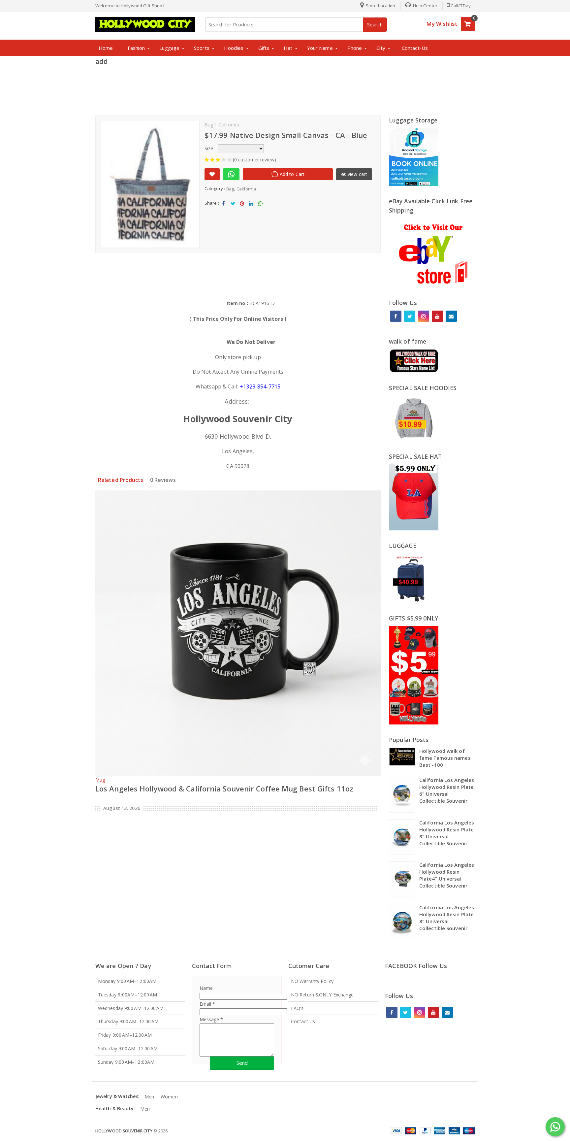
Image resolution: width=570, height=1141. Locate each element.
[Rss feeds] (451, 316)
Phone (354, 48)
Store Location (380, 6)
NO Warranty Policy (312, 981)
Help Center (424, 6)
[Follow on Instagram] (423, 316)
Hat (288, 48)
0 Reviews (163, 480)
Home (106, 48)
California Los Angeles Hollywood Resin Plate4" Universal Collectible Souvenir (446, 875)
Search (375, 24)
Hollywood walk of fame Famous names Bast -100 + (445, 758)
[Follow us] (409, 316)
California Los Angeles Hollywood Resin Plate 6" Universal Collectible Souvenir (446, 790)
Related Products (120, 480)
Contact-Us (415, 48)
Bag (230, 189)
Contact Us (303, 1021)
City (380, 48)
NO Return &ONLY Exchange (322, 994)
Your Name (320, 48)
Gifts (263, 48)
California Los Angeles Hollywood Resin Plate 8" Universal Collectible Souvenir (446, 833)
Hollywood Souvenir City (123, 1131)
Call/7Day (461, 6)
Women (169, 1096)
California (246, 189)
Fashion (136, 48)
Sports (201, 48)
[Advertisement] (285, 88)
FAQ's (297, 1008)
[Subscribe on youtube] (437, 316)
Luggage (169, 48)
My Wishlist (442, 23)
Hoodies (234, 48)
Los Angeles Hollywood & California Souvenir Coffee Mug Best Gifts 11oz (224, 788)
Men (149, 1096)
